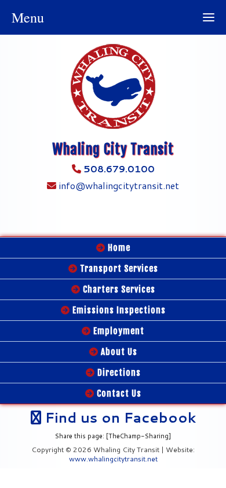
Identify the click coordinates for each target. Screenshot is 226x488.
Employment (117, 331)
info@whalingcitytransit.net (117, 185)
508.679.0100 (119, 168)
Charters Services (118, 289)
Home (117, 247)
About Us (118, 351)
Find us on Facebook (118, 417)
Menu (28, 17)
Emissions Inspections (118, 310)
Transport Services (118, 268)
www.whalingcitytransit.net (113, 459)
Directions (118, 372)
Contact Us (117, 393)
